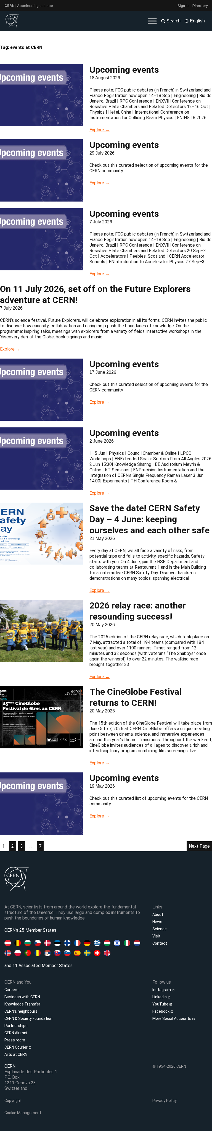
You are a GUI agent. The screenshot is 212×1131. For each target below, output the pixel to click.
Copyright (13, 1100)
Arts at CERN (15, 1054)
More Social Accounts (172, 1018)
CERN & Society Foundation (28, 1018)
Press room (14, 1040)
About (157, 914)
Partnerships (16, 1025)
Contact (159, 943)
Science (159, 929)
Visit (156, 936)
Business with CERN (22, 997)
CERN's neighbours (21, 1011)
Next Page (199, 846)
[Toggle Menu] (152, 20)
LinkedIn (160, 997)
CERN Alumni (15, 1033)
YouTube (160, 1004)
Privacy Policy (164, 1100)
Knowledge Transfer (22, 1004)
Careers (11, 990)
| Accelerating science (28, 5)
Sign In (183, 5)
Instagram (162, 990)
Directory (200, 5)
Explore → (99, 129)
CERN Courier (16, 1047)
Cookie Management (22, 1113)
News (157, 922)
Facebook (161, 1011)
